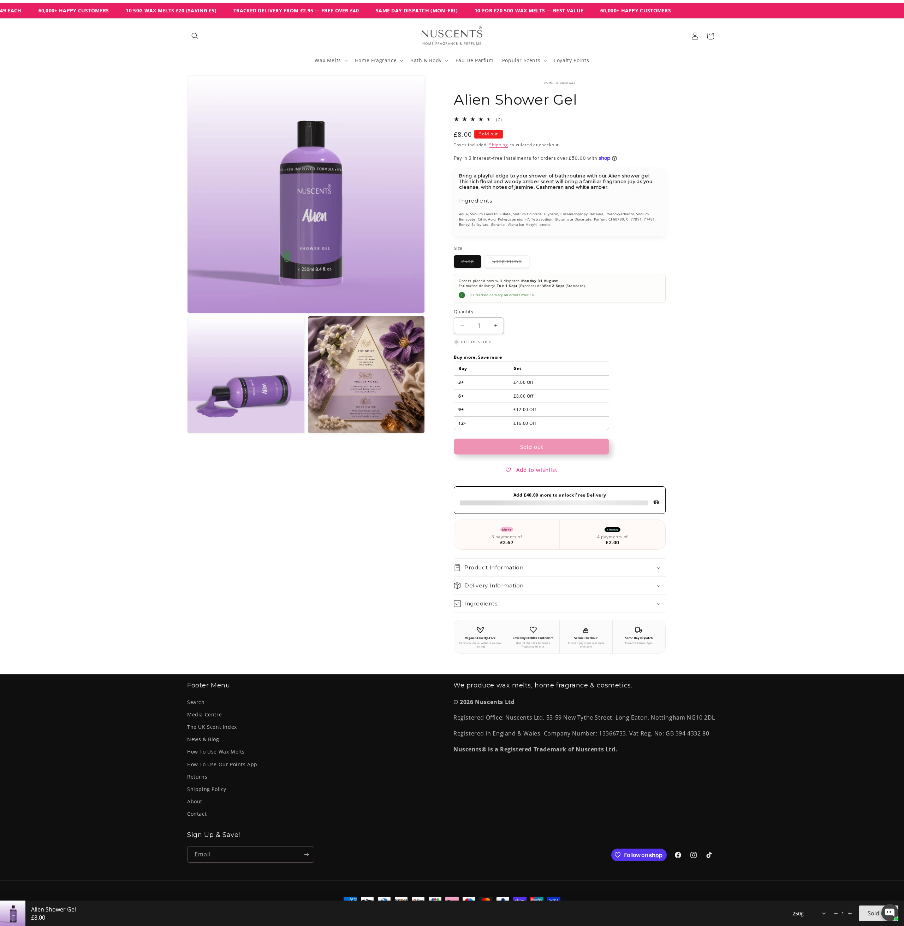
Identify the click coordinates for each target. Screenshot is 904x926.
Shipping (498, 145)
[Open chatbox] (889, 912)
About (194, 801)
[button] (195, 36)
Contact (197, 813)
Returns (197, 776)
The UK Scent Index (212, 726)
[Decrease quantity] (835, 913)
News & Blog (203, 739)
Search (196, 702)
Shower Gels (565, 82)
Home (548, 82)
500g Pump (510, 263)
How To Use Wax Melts (216, 751)
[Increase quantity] (850, 913)
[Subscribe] (306, 854)
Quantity (464, 311)
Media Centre (204, 714)
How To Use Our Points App (222, 764)
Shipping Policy (206, 789)
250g (471, 263)
